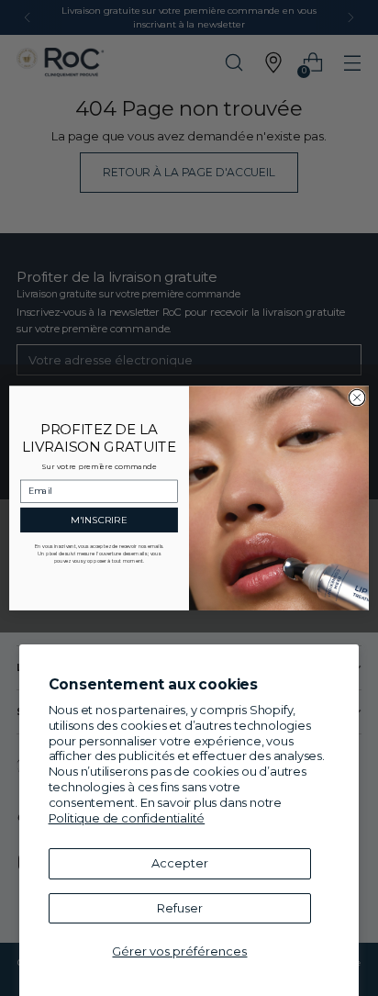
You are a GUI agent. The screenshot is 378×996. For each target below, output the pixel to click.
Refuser (180, 908)
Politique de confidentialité (127, 818)
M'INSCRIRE (99, 519)
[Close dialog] (357, 397)
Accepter (179, 863)
